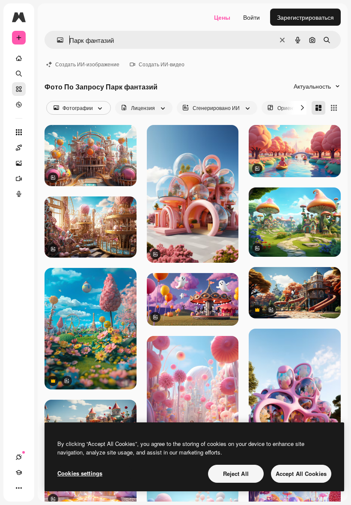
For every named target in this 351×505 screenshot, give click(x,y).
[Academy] (19, 472)
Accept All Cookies (301, 473)
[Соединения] (19, 457)
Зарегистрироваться (305, 17)
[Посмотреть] (19, 104)
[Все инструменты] (19, 132)
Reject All (236, 473)
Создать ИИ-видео (161, 64)
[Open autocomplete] (56, 40)
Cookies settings (79, 473)
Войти (251, 17)
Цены (222, 17)
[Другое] (19, 488)
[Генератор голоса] (19, 194)
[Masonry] (318, 108)
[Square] (334, 108)
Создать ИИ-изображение (87, 64)
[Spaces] (19, 147)
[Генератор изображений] (19, 163)
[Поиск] (19, 73)
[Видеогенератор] (19, 178)
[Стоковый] (19, 89)
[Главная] (19, 58)
